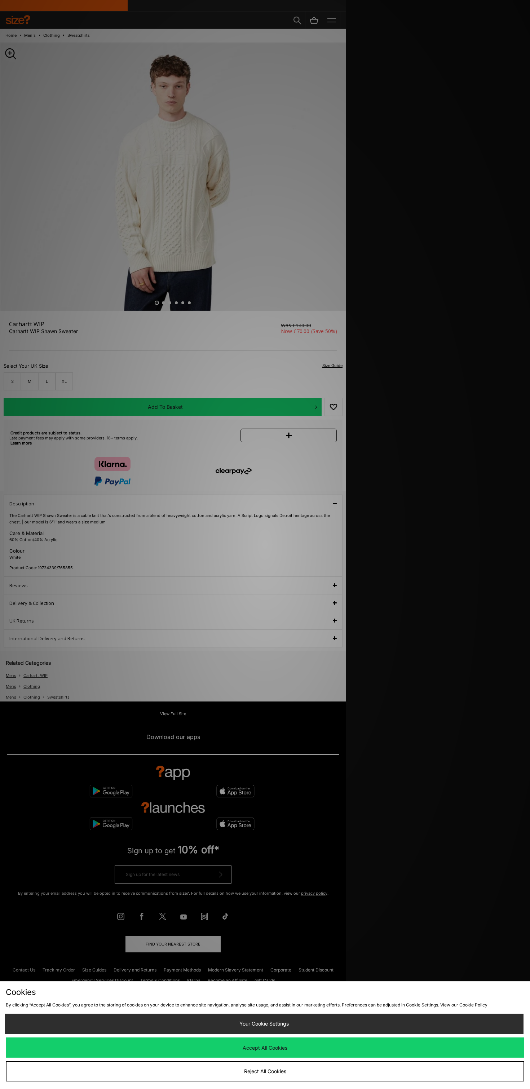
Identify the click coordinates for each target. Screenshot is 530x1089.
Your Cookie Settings (264, 1024)
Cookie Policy (473, 1005)
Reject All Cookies (265, 1071)
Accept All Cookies (265, 1048)
